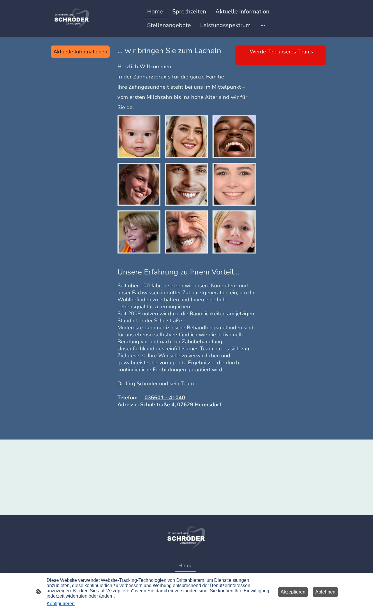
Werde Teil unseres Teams (279, 55)
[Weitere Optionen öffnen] (262, 25)
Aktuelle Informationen (80, 51)
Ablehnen (325, 591)
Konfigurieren (61, 603)
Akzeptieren (293, 591)
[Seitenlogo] (72, 18)
